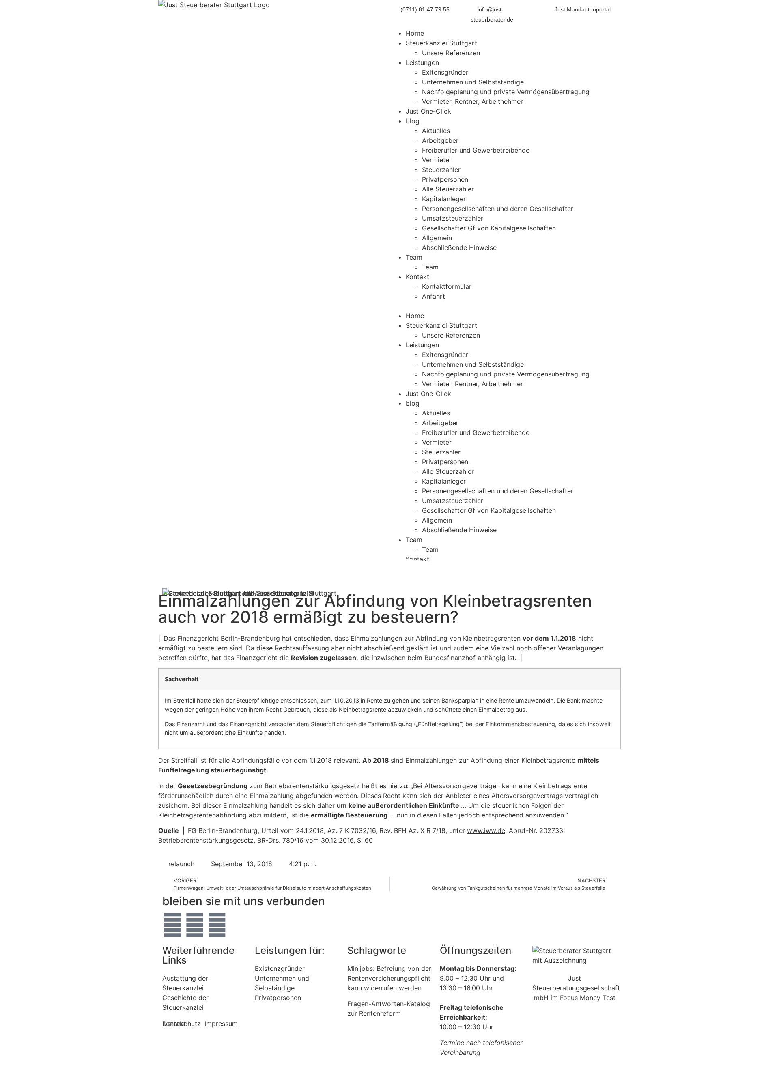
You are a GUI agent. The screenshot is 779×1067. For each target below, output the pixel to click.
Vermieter (437, 160)
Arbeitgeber (440, 140)
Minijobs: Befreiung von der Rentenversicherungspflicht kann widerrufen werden (389, 978)
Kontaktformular (446, 286)
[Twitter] (172, 925)
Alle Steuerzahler (448, 189)
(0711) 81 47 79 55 (425, 9)
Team (414, 257)
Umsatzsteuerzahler (452, 218)
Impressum (221, 1024)
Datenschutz (181, 1024)
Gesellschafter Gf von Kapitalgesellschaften (489, 228)
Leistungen (422, 62)
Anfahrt (433, 296)
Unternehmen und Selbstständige (473, 82)
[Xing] (217, 925)
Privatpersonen (445, 179)
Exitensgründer (445, 72)
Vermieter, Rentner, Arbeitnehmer (472, 101)
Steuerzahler (441, 170)
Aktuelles (436, 131)
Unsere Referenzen (451, 53)
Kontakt (417, 277)
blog (413, 121)
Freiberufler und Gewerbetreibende (475, 150)
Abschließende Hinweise (459, 247)
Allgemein (437, 238)
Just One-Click (428, 111)
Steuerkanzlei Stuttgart (441, 43)
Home (415, 33)
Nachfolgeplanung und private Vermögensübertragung (506, 92)
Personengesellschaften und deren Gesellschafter (497, 208)
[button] (505, 306)
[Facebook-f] (195, 925)
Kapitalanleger (444, 199)
